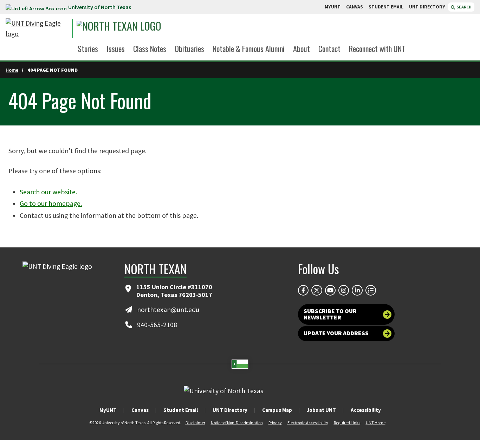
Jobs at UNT (321, 410)
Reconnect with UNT (377, 48)
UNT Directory (230, 410)
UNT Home (375, 422)
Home (12, 70)
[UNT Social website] (370, 290)
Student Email (180, 410)
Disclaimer (195, 422)
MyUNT (108, 410)
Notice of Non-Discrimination (237, 422)
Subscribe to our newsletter (330, 314)
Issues (115, 48)
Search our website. (48, 192)
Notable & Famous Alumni (249, 48)
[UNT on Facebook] (303, 290)
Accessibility (366, 410)
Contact (329, 48)
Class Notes (149, 48)
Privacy (275, 422)
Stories (88, 48)
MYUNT (332, 7)
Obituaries (189, 48)
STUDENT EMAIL (386, 7)
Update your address (336, 333)
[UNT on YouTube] (330, 290)
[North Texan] (141, 28)
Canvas (140, 410)
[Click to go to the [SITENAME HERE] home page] (37, 28)
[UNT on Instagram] (343, 290)
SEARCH (464, 6)
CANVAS (354, 7)
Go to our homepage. (51, 203)
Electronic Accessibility (307, 422)
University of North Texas (99, 7)
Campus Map (277, 410)
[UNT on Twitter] (316, 290)
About (301, 48)
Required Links (347, 422)
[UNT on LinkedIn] (357, 290)
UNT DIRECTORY (427, 7)
